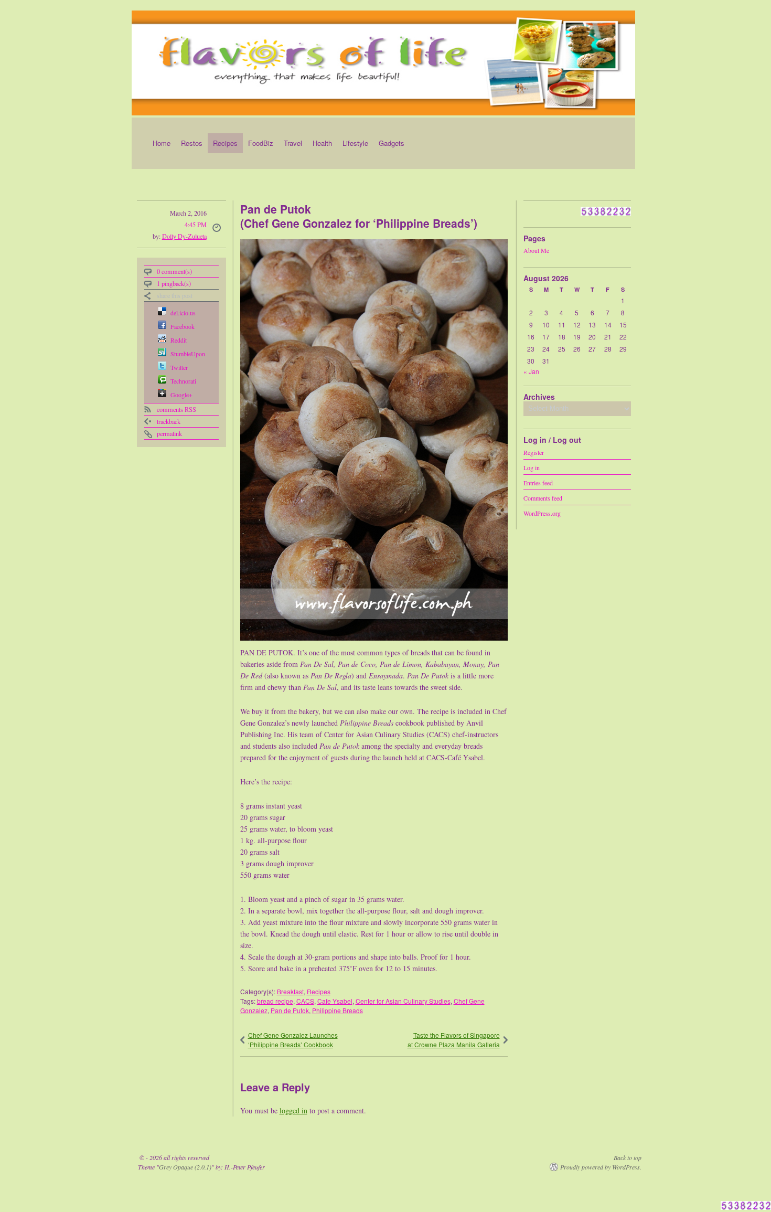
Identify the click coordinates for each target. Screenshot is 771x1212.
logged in (293, 1110)
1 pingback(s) (174, 283)
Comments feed (542, 497)
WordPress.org (542, 512)
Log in (531, 467)
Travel (293, 143)
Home (161, 143)
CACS (305, 1000)
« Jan (531, 371)
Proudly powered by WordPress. (600, 1167)
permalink (169, 433)
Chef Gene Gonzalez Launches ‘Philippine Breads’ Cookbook (293, 1039)
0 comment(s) (174, 271)
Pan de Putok (290, 1010)
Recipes (225, 143)
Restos (191, 143)
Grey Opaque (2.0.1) (185, 1167)
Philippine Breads (337, 1010)
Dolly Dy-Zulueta (184, 236)
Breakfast (290, 991)
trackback (168, 421)
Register (533, 452)
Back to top (627, 1157)
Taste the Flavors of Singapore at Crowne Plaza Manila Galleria (454, 1039)
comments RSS (176, 409)
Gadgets (391, 143)
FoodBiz (260, 143)
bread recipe (275, 1000)
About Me (536, 250)
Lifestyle (355, 143)
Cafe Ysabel (334, 1000)
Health (322, 143)
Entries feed (538, 482)
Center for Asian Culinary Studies (403, 1000)
